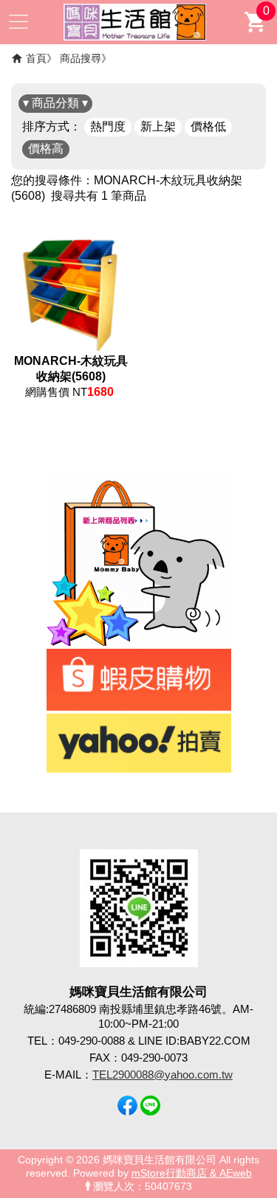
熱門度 (108, 126)
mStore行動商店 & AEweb (191, 1173)
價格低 (208, 126)
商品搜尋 (80, 58)
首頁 (36, 58)
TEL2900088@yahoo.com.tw (162, 1074)
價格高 (46, 148)
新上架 (158, 126)
